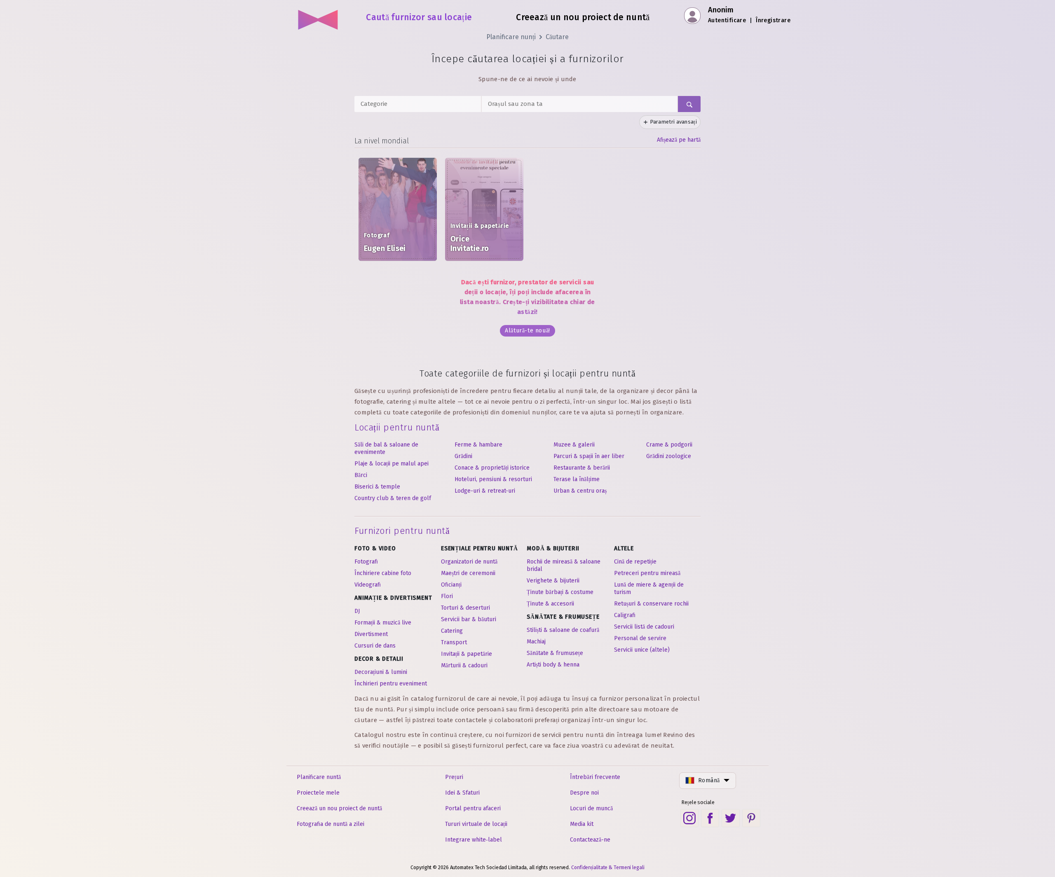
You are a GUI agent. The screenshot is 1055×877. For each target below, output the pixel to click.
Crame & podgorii (669, 444)
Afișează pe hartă (679, 139)
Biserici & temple (377, 486)
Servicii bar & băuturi (468, 619)
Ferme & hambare (478, 444)
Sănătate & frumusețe (555, 653)
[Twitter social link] (731, 818)
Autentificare (727, 20)
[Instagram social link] (689, 818)
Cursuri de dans (375, 645)
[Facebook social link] (710, 818)
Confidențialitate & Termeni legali (608, 867)
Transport (454, 642)
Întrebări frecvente (595, 777)
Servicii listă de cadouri (644, 626)
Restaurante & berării (581, 467)
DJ (357, 611)
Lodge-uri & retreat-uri (485, 490)
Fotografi (366, 561)
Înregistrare (773, 20)
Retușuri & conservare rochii (651, 603)
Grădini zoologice (668, 456)
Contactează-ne (590, 839)
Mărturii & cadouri (464, 665)
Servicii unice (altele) (642, 649)
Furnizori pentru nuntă (402, 530)
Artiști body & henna (553, 664)
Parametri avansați (673, 122)
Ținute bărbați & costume (560, 592)
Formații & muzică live (382, 622)
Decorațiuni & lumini (380, 672)
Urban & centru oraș (580, 490)
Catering (452, 630)
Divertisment (371, 634)
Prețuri (454, 777)
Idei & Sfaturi (462, 792)
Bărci (360, 475)
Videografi (367, 584)
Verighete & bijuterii (553, 580)
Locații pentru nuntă (396, 427)
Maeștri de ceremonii (468, 573)
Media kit (581, 824)
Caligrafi (624, 615)
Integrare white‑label (473, 839)
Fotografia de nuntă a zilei (330, 824)
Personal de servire (640, 638)
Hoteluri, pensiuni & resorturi (493, 479)
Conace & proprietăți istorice (492, 467)
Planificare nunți (511, 37)
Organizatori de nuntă (469, 561)
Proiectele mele (318, 792)
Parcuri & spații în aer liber (588, 456)
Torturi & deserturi (465, 607)
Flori (447, 596)
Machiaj (536, 641)
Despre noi (584, 792)
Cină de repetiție (635, 561)
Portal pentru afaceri (473, 808)
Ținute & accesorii (550, 603)
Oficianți (451, 584)
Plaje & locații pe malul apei (391, 463)
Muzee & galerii (574, 444)
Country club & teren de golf (392, 498)
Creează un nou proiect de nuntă (339, 808)
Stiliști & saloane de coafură (563, 630)
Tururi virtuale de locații (476, 824)
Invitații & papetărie (466, 653)
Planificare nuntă (319, 777)
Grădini (463, 456)
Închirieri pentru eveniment (390, 683)
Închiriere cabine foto (382, 573)
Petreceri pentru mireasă (647, 573)
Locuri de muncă (591, 808)
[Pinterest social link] (751, 818)
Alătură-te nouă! (527, 330)
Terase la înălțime (576, 479)
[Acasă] (318, 16)
